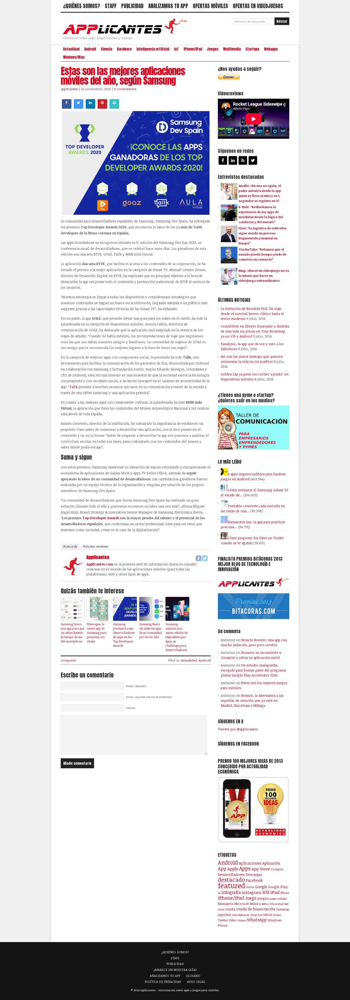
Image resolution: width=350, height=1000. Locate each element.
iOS (266, 892)
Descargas (254, 874)
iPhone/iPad (193, 49)
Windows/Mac (74, 57)
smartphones (240, 915)
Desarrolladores (231, 874)
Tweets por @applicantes (238, 729)
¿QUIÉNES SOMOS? (81, 6)
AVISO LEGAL (196, 981)
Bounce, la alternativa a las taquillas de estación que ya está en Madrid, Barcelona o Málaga (252, 700)
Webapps (271, 49)
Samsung (282, 909)
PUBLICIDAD (132, 6)
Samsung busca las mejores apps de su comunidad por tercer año (150, 630)
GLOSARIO (193, 976)
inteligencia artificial (152, 49)
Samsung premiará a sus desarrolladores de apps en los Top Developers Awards (124, 634)
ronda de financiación (255, 909)
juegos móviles (278, 898)
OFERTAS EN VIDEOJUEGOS (258, 6)
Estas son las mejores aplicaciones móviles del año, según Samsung (123, 76)
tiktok (267, 915)
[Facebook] (198, 558)
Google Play (278, 886)
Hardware (124, 49)
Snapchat (256, 915)
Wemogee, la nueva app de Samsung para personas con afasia (96, 632)
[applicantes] (73, 574)
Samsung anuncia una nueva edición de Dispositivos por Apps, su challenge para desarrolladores (176, 637)
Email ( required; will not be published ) (149, 697)
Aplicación (271, 863)
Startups (252, 49)
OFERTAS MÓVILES (210, 6)
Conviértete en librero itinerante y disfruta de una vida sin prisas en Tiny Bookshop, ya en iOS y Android (255, 331)
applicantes (69, 89)
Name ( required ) (136, 686)
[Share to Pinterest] (102, 107)
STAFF (110, 6)
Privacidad (276, 904)
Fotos (250, 887)
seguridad (224, 915)
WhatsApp (257, 920)
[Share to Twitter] (78, 107)
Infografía (231, 892)
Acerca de (70, 546)
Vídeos (241, 920)
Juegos (212, 49)
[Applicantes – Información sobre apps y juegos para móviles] (126, 33)
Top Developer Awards (100, 518)
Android (90, 49)
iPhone (284, 893)
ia (219, 893)
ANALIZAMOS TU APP (168, 6)
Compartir (68, 660)
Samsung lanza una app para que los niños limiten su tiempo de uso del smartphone (72, 632)
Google (261, 886)
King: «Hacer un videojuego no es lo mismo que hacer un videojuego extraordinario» (264, 275)
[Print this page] (114, 107)
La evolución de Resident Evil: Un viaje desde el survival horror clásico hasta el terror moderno (252, 313)
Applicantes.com (99, 564)
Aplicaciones (250, 863)
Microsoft (241, 904)
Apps (245, 868)
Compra (277, 869)
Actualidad (71, 49)
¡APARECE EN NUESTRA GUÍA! (175, 970)
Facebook (254, 880)
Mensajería (225, 904)
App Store (261, 869)
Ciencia (106, 49)
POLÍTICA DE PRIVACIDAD (163, 981)
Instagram (251, 892)
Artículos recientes (96, 546)
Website (130, 708)
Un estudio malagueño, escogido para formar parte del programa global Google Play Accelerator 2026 (253, 670)
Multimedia (232, 49)
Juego (250, 898)
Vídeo (232, 920)
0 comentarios (125, 89)
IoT (176, 49)
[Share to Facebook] (66, 107)
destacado (231, 879)
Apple (232, 869)
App (222, 868)
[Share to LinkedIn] (90, 107)
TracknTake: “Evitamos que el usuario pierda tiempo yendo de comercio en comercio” (262, 254)
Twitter (223, 920)
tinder (277, 915)
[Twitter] (205, 558)
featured (231, 885)
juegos (263, 898)
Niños (265, 904)
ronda (230, 909)
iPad (275, 892)
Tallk (74, 387)
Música (255, 904)
